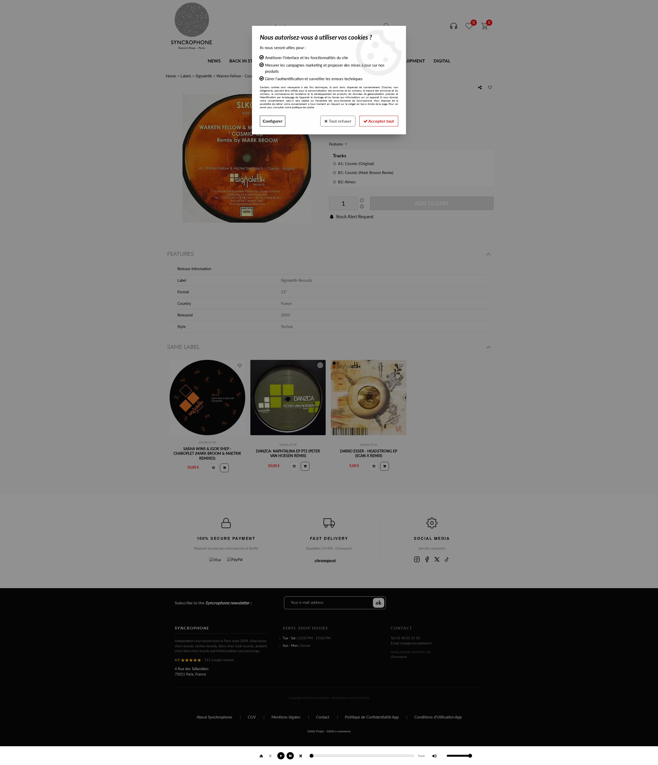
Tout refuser (339, 121)
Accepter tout (381, 121)
